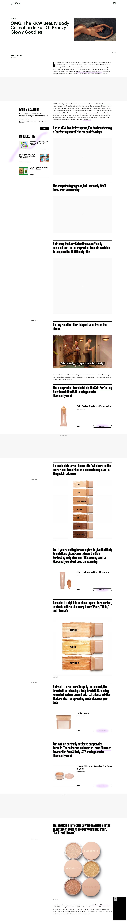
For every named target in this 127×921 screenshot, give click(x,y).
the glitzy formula (89, 113)
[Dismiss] (124, 898)
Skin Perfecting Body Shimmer (76, 555)
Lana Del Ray (87, 119)
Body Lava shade (105, 104)
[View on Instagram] (82, 156)
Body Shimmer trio (69, 907)
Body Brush (87, 690)
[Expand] (114, 898)
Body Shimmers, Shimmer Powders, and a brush (73, 909)
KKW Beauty (114, 52)
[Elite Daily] (16, 3)
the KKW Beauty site (77, 251)
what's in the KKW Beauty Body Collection (89, 71)
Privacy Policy (21, 122)
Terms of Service (42, 121)
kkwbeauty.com (62, 395)
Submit (44, 128)
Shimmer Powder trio (89, 907)
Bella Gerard (17, 55)
